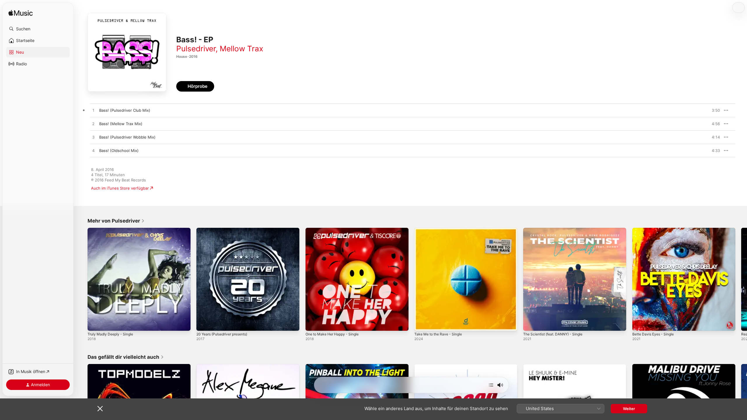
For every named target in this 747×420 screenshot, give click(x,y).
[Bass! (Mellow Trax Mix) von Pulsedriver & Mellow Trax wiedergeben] (93, 124)
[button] (37, 29)
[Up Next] (491, 385)
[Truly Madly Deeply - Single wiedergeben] (94, 323)
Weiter (629, 408)
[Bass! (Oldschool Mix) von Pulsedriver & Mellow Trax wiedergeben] (93, 150)
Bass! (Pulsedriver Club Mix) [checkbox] (124, 110)
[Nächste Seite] (741, 279)
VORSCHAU (712, 110)
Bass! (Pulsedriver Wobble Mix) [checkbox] (127, 137)
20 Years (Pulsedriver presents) (225, 230)
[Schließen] (100, 408)
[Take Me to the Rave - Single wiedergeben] (421, 323)
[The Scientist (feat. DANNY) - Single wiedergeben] (530, 323)
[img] (20, 13)
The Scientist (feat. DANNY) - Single (556, 230)
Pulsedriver (196, 48)
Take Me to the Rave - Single (440, 230)
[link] (116, 221)
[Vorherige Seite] (82, 279)
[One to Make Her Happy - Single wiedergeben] (312, 323)
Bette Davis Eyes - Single (655, 230)
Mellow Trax (241, 48)
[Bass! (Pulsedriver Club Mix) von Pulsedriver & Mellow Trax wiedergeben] (93, 110)
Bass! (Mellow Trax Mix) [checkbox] (120, 123)
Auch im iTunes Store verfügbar (120, 188)
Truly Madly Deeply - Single (112, 230)
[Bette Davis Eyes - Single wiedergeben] (639, 323)
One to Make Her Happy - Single (335, 230)
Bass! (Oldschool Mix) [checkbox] (119, 150)
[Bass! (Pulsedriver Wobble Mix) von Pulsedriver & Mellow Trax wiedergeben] (93, 137)
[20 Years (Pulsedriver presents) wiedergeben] (203, 323)
